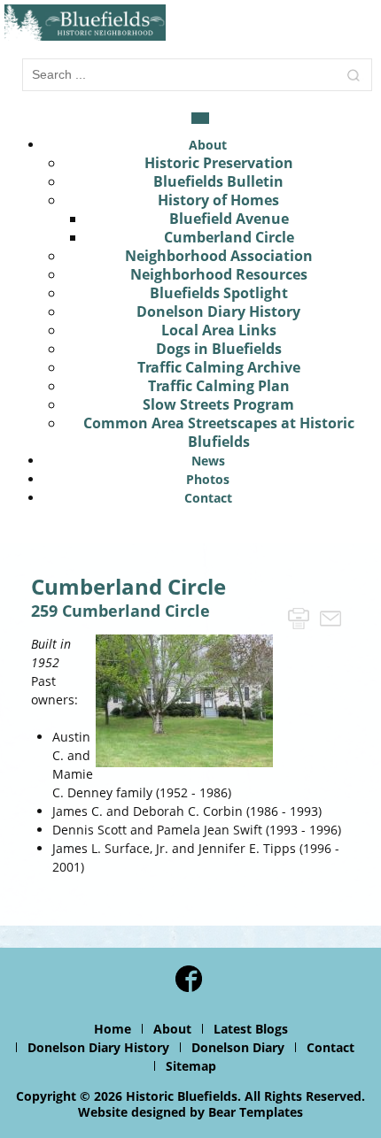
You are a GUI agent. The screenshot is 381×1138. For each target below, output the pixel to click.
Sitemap (191, 1065)
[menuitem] (208, 144)
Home (112, 1028)
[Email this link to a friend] (330, 617)
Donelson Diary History (98, 1047)
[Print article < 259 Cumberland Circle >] (298, 617)
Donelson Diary (237, 1047)
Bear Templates (255, 1111)
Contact (330, 1047)
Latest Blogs (251, 1028)
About (172, 1028)
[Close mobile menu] (200, 118)
